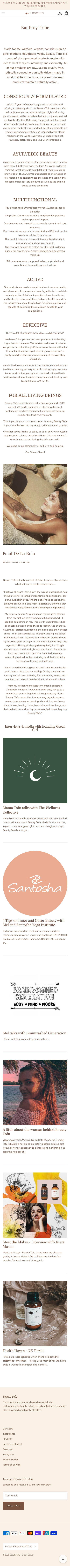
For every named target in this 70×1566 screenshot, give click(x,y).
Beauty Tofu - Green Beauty (22, 1555)
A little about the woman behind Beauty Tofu (34, 1131)
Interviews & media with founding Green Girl (35, 728)
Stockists (7, 1439)
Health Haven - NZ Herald (24, 1351)
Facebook (8, 1449)
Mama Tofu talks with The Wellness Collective (31, 810)
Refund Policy (10, 1459)
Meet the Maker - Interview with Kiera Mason (33, 1244)
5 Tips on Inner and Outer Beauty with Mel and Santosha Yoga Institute (33, 922)
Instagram (8, 1454)
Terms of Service (12, 1464)
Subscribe (13, 1505)
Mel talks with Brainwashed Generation (34, 1033)
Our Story (8, 1428)
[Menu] (3, 13)
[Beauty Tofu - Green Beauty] (35, 13)
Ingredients (9, 1433)
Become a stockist (12, 1444)
